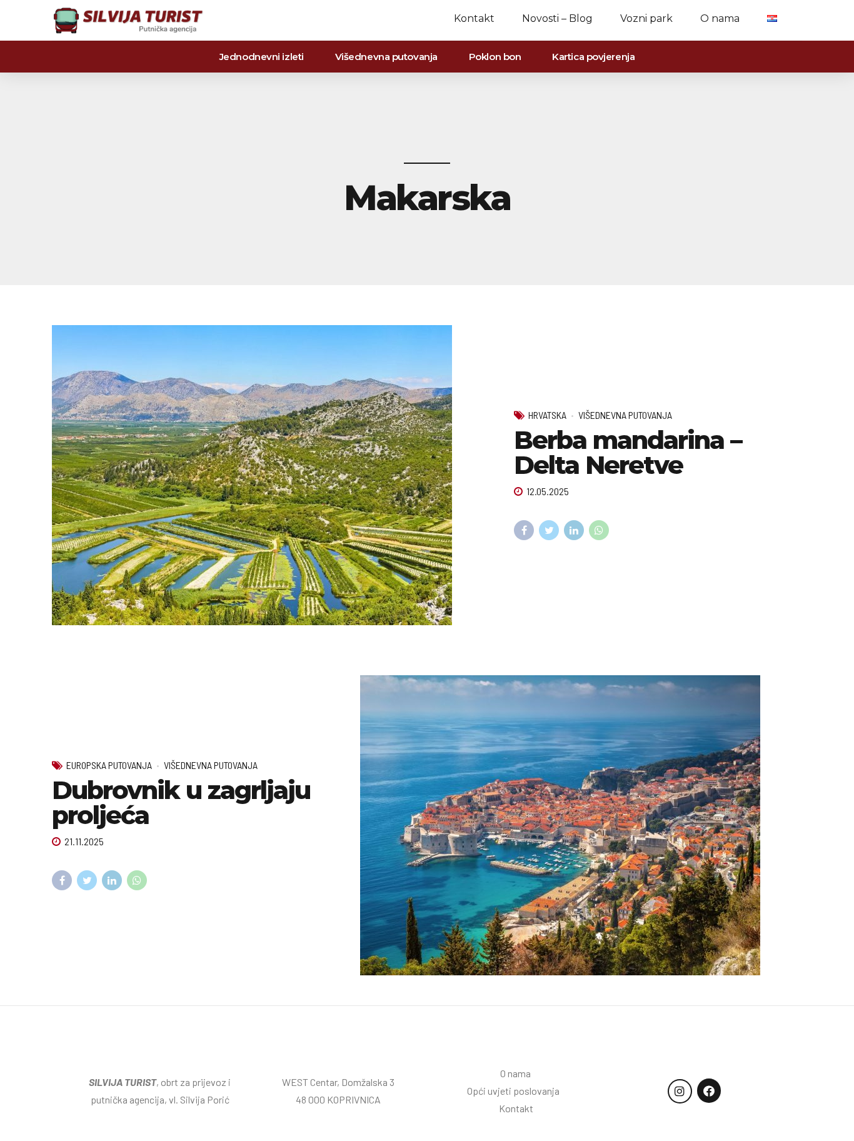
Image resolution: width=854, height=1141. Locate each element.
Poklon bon (495, 57)
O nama (720, 18)
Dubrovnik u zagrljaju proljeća (181, 802)
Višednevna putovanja (386, 57)
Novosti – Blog (557, 18)
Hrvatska (547, 415)
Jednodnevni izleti (261, 57)
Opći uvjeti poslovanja (516, 1091)
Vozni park (646, 18)
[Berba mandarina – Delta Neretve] (273, 475)
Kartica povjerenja (593, 57)
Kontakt (474, 18)
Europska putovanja (109, 765)
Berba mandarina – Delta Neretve (627, 452)
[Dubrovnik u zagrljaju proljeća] (581, 825)
